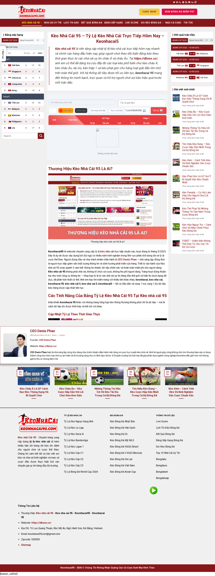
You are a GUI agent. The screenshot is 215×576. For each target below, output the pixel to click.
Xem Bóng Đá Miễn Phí (179, 11)
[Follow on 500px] (192, 2)
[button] (3, 53)
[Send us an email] (177, 2)
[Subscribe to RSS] (186, 2)
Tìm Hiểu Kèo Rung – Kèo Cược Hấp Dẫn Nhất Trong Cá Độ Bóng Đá (196, 147)
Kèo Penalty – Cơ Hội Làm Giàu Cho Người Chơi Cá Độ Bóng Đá (196, 195)
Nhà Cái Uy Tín (52, 22)
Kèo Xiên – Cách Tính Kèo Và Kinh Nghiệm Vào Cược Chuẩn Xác (196, 163)
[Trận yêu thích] (52, 110)
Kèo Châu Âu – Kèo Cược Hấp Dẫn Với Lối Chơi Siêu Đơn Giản (196, 114)
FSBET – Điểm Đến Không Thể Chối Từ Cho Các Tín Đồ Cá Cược (196, 243)
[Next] (197, 387)
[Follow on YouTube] (189, 2)
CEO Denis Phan (127, 259)
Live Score (132, 22)
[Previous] (17, 387)
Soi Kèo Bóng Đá (151, 22)
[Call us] (180, 2)
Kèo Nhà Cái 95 (31, 22)
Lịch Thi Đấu (71, 22)
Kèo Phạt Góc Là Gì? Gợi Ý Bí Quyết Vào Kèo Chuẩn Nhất (196, 179)
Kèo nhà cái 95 (44, 513)
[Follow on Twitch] (196, 2)
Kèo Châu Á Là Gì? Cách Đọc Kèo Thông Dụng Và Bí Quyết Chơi (197, 98)
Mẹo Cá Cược (173, 22)
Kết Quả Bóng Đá (91, 22)
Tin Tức (188, 22)
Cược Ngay (149, 11)
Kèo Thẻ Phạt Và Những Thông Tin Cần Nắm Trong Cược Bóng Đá (196, 211)
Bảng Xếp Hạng (113, 22)
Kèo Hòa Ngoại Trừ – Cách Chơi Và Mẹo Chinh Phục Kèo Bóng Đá (196, 227)
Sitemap (26, 544)
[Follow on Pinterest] (183, 2)
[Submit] (41, 136)
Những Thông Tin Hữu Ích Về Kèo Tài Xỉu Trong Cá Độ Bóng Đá (196, 130)
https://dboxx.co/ (48, 346)
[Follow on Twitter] (174, 2)
